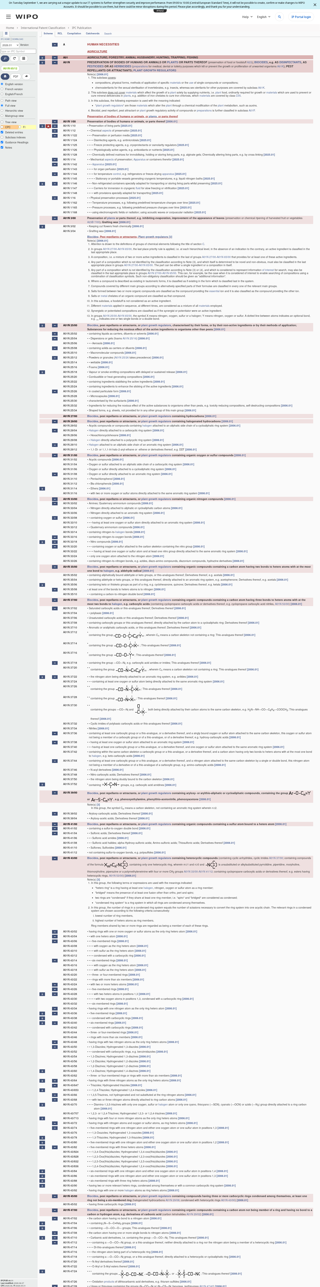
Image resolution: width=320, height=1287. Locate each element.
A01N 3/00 (69, 218)
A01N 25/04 (70, 338)
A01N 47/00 (70, 1210)
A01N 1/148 (70, 193)
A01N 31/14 (70, 488)
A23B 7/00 (93, 222)
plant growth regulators (109, 105)
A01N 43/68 (70, 1099)
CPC (8, 127)
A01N (66, 62)
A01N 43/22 (70, 979)
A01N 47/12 (70, 1242)
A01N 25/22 (70, 381)
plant (173, 92)
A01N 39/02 (70, 813)
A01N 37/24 (70, 681)
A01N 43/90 (70, 1185)
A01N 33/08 (70, 517)
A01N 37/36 (70, 733)
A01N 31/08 (70, 474)
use (191, 82)
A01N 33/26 (70, 561)
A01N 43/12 (70, 955)
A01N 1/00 (69, 121)
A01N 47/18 (70, 1256)
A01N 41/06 (70, 838)
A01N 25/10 (70, 352)
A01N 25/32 (70, 405)
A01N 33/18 (70, 541)
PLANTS (172, 62)
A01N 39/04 (70, 818)
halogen (147, 425)
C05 (238, 95)
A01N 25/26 (122, 357)
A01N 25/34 (70, 410)
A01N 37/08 (70, 622)
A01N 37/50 (70, 779)
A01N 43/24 (70, 984)
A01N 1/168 (70, 212)
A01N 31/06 (70, 469)
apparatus (168, 174)
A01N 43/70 (70, 1104)
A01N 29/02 (70, 425)
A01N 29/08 (70, 440)
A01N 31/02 (70, 459)
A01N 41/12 (70, 852)
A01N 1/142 (70, 164)
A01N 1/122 (70, 135)
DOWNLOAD (17, 39)
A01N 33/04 (70, 508)
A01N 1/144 (70, 174)
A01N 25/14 (70, 362)
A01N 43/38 (70, 1018)
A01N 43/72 (70, 1123)
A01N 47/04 (70, 1223)
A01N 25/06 (70, 343)
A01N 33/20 (70, 546)
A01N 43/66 (70, 1095)
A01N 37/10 (70, 627)
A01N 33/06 (70, 513)
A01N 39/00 (70, 792)
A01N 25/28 (70, 396)
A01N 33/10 (70, 522)
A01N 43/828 (71, 1156)
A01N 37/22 (70, 676)
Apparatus (140, 159)
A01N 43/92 (70, 1190)
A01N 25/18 (70, 372)
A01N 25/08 (70, 348)
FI (24, 127)
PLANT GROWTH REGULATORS (154, 70)
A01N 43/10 (70, 950)
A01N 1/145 (70, 178)
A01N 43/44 (70, 1032)
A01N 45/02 (70, 1204)
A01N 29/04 (70, 430)
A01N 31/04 (70, 464)
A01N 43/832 (71, 1161)
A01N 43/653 (71, 1090)
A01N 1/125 (70, 145)
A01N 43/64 (70, 1080)
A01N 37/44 (70, 760)
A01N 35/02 (70, 575)
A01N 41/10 (70, 847)
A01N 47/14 (70, 1247)
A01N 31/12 (70, 483)
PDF (15, 76)
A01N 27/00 (110, 249)
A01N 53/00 (282, 604)
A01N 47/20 (70, 1261)
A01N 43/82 (70, 1147)
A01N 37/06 (70, 618)
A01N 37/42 (70, 751)
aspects (106, 130)
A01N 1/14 (69, 159)
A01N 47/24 (70, 1271)
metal (104, 296)
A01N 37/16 (70, 652)
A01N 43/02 (70, 931)
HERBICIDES (122, 66)
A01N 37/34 (70, 728)
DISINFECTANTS (290, 62)
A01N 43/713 (71, 1118)
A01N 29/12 (70, 449)
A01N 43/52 (70, 1051)
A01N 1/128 (70, 154)
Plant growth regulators (153, 236)
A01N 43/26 (70, 989)
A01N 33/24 (70, 556)
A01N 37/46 (70, 769)
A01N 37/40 (70, 747)
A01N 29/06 (70, 435)
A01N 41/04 (70, 833)
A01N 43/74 (70, 1128)
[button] (55, 45)
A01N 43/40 (70, 1022)
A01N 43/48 (70, 1042)
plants (127, 95)
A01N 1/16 (69, 198)
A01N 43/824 (71, 1151)
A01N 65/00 (125, 249)
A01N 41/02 (70, 828)
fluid (138, 188)
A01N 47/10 (70, 1237)
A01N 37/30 (70, 705)
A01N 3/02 (69, 226)
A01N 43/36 (70, 1013)
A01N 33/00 (70, 499)
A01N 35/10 (70, 594)
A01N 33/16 (70, 537)
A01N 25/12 (70, 357)
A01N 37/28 (70, 697)
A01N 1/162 (70, 202)
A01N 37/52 (70, 784)
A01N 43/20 (70, 974)
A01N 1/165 (70, 207)
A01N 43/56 (70, 1061)
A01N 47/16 (70, 1252)
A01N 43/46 (70, 1037)
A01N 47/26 (70, 1281)
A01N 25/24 (70, 386)
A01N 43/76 (70, 1132)
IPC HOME (5, 39)
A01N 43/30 (70, 998)
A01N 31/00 (70, 455)
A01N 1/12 (69, 130)
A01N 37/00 (70, 600)
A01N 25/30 (70, 400)
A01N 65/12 (10, 68)
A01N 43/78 (70, 1137)
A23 (249, 62)
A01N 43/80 (70, 1142)
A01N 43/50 (70, 1047)
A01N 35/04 (70, 579)
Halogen (94, 430)
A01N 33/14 (70, 532)
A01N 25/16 (129, 338)
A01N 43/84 (70, 1171)
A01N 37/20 (70, 667)
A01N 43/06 (70, 941)
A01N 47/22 (70, 1266)
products (109, 1281)
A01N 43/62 (70, 1075)
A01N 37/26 (70, 686)
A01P (252, 110)
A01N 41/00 (70, 824)
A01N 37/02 (70, 608)
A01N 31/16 (70, 493)
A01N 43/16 (70, 965)
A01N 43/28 (70, 994)
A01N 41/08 (70, 843)
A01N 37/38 (70, 742)
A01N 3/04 (69, 231)
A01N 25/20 (70, 376)
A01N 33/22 (70, 551)
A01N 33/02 (70, 503)
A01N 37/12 (70, 632)
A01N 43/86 (70, 1176)
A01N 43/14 (70, 960)
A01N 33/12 (70, 527)
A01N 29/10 (70, 444)
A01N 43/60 (70, 1071)
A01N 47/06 (70, 1228)
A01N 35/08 (70, 589)
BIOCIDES (261, 62)
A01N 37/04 (70, 613)
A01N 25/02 (70, 333)
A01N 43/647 (71, 1085)
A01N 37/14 (70, 643)
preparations (140, 66)
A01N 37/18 (70, 662)
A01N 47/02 (70, 1218)
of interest (268, 270)
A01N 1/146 (70, 183)
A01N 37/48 (70, 774)
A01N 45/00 (70, 1196)
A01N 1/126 (70, 150)
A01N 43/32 (70, 1003)
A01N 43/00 (70, 858)
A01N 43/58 (70, 1066)
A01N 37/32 (70, 723)
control (117, 174)
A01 (65, 57)
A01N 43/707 (71, 1113)
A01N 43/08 (70, 946)
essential (214, 291)
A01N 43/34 (70, 1008)
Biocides (92, 236)
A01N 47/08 (70, 1233)
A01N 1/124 (70, 140)
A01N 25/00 (110, 315)
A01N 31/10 (70, 478)
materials (175, 82)
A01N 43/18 (70, 970)
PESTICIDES (95, 66)
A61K (280, 66)
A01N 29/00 (70, 421)
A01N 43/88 (70, 1180)
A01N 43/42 (70, 1027)
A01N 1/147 (70, 188)
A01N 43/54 (70, 1056)
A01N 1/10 (69, 125)
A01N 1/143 (70, 169)
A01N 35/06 (70, 584)
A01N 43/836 (71, 1166)
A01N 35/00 (70, 566)
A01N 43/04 (70, 936)
